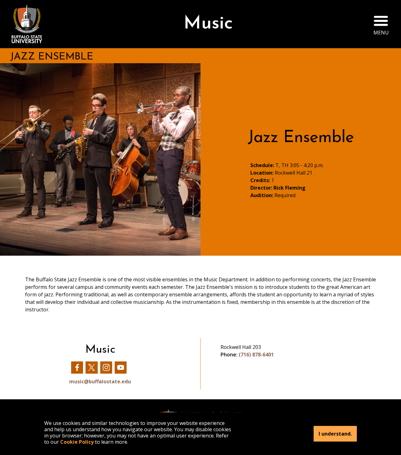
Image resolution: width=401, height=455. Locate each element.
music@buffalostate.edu (100, 381)
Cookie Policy (77, 441)
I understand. (335, 433)
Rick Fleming (289, 187)
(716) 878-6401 (256, 354)
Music (208, 24)
